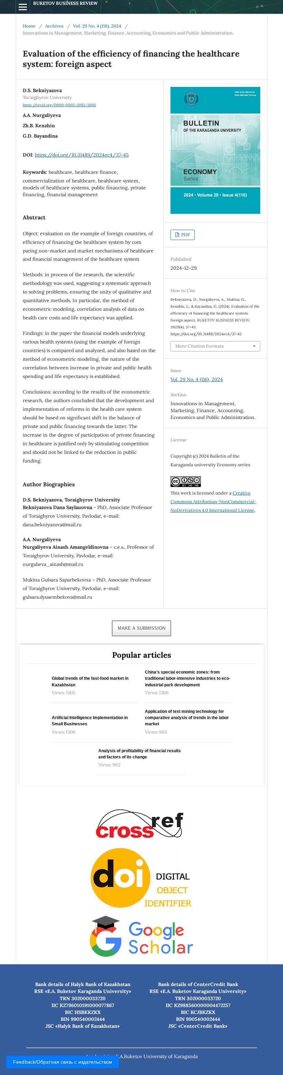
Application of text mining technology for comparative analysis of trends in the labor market (187, 717)
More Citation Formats (199, 346)
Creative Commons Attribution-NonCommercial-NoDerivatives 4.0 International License (213, 501)
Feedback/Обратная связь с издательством (62, 1062)
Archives (54, 26)
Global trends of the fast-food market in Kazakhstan (90, 681)
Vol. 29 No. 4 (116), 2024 (97, 26)
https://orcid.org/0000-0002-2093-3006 (59, 104)
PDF (185, 235)
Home (29, 26)
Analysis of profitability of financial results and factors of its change (139, 753)
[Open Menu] (23, 7)
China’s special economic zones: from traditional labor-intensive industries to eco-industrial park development (187, 678)
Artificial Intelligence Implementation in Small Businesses (90, 720)
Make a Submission (141, 628)
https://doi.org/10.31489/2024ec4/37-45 (82, 155)
